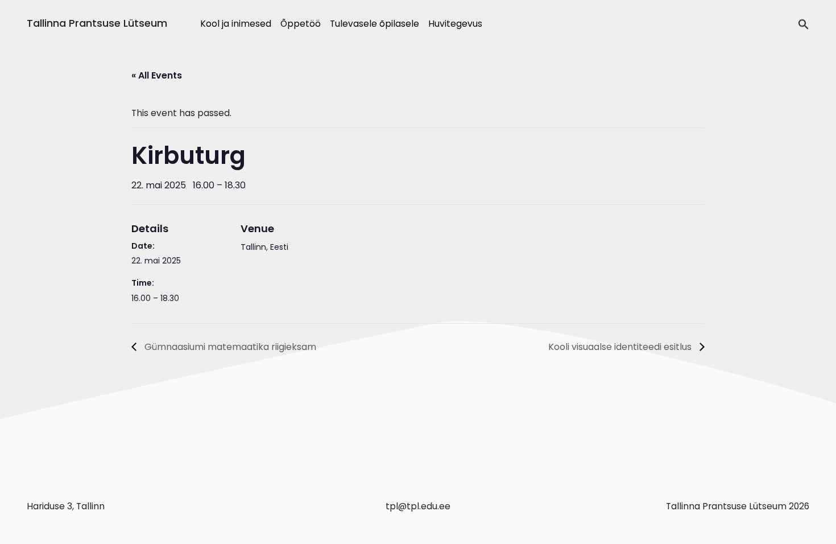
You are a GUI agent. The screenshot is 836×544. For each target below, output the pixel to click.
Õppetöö (300, 24)
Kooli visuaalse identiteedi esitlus (621, 346)
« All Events (156, 75)
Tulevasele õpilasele (374, 24)
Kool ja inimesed (235, 24)
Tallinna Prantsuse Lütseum (97, 23)
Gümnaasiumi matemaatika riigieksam (229, 346)
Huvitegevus (455, 24)
